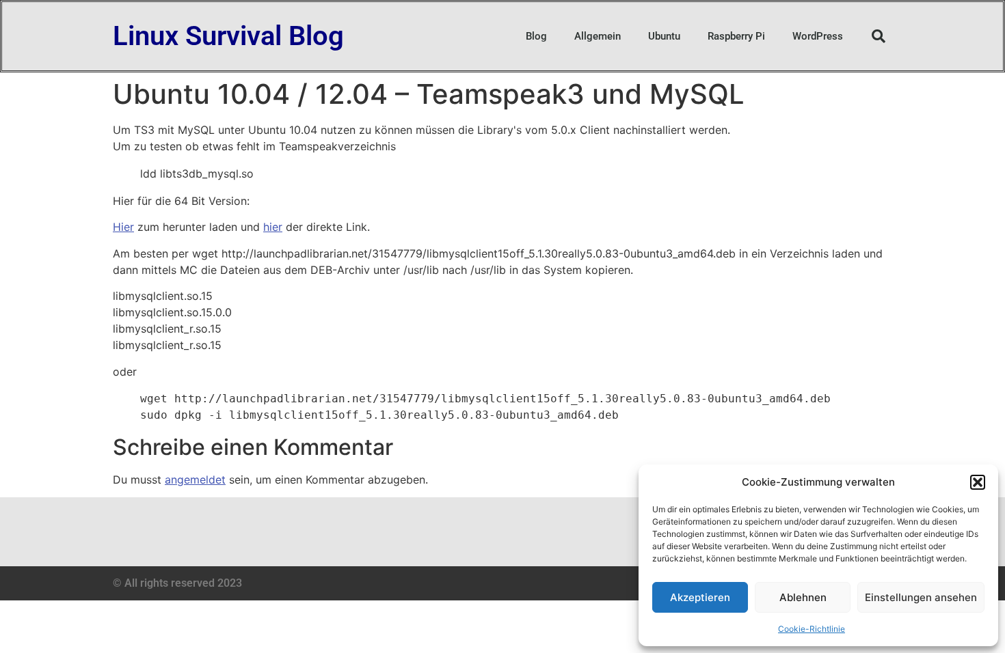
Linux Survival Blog (228, 36)
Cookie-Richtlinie (811, 629)
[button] (977, 482)
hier (272, 227)
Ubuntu (664, 36)
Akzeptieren (700, 597)
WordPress (817, 36)
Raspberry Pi (736, 36)
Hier (123, 227)
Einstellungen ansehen (921, 597)
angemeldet (195, 479)
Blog (536, 36)
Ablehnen (803, 597)
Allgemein (597, 36)
